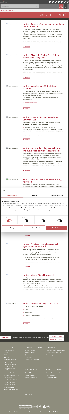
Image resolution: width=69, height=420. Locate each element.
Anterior (60, 336)
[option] (13, 350)
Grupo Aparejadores (9, 350)
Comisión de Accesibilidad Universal (13, 380)
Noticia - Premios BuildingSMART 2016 (40, 303)
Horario (6, 352)
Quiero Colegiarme (29, 355)
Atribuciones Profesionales (10, 364)
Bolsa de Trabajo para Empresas (12, 375)
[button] (5, 337)
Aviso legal (12, 411)
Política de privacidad (21, 411)
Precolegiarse (28, 357)
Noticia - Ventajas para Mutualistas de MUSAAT (40, 87)
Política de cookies (32, 411)
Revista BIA (28, 373)
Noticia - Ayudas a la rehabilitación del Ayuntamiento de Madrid (40, 245)
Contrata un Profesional (10, 373)
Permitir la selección (34, 228)
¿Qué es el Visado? (8, 377)
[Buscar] (37, 6)
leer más (27, 46)
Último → (60, 339)
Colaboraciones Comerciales (11, 389)
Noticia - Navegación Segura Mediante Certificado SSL (40, 118)
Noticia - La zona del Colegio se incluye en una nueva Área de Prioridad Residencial (42, 149)
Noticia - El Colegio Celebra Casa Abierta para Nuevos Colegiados (41, 56)
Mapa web (51, 411)
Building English (50, 355)
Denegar (12, 228)
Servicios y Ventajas (30, 350)
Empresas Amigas (8, 362)
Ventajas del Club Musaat (30, 102)
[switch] (26, 220)
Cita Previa (6, 357)
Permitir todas (56, 228)
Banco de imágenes (51, 375)
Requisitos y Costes (30, 352)
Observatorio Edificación (10, 359)
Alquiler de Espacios (9, 387)
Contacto (57, 411)
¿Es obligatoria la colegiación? (32, 359)
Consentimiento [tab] (12, 195)
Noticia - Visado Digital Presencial (38, 275)
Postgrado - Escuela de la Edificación (55, 350)
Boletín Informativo (30, 375)
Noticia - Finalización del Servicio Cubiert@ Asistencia (42, 180)
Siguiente (53, 339)
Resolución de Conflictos (10, 384)
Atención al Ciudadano (9, 382)
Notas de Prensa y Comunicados (54, 373)
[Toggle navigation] (65, 6)
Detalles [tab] (34, 195)
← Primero (53, 336)
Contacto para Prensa (51, 377)
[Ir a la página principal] (3, 1)
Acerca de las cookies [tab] (57, 195)
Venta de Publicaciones (31, 377)
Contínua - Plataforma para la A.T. (54, 352)
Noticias (6, 355)
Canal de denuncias (42, 411)
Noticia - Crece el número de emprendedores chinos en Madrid (43, 25)
